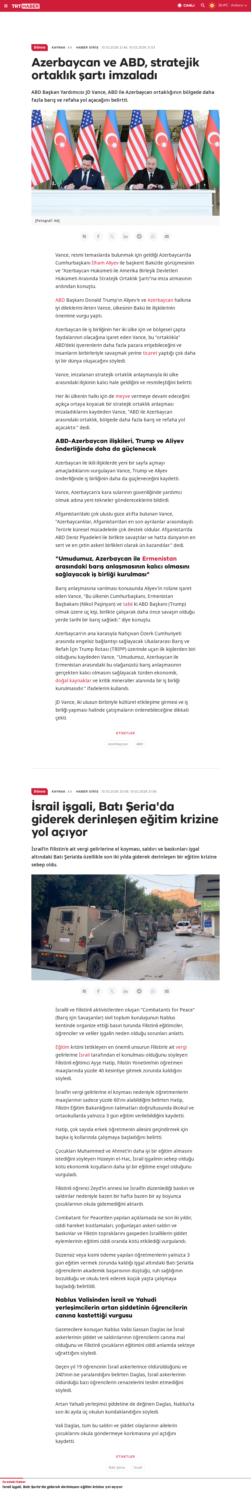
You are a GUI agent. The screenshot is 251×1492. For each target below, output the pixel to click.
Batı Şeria (117, 1467)
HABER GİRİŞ (87, 47)
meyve (122, 396)
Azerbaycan (160, 300)
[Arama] (203, 6)
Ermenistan (159, 559)
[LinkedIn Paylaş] (125, 236)
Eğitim (62, 1047)
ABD (60, 300)
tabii (128, 604)
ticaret (150, 353)
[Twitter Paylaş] (112, 236)
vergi (181, 1047)
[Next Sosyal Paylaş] (84, 236)
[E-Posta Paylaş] (167, 236)
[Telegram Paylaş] (139, 236)
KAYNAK (58, 47)
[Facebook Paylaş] (98, 236)
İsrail (84, 1055)
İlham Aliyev (105, 263)
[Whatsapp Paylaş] (153, 236)
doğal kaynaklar (73, 680)
